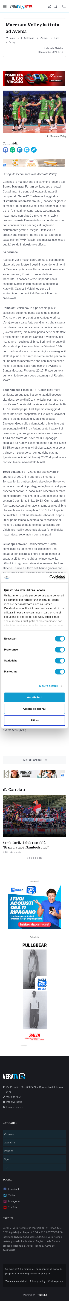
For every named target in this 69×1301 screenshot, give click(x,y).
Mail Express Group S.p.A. (35, 1273)
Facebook (13, 1189)
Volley (12, 42)
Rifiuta (34, 720)
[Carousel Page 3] (36, 858)
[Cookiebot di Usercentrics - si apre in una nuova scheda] (49, 577)
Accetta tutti (34, 697)
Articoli (44, 38)
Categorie (29, 38)
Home (12, 38)
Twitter (12, 1195)
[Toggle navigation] (5, 6)
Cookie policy (55, 1281)
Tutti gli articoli (32, 759)
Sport (56, 38)
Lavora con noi (14, 1107)
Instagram (14, 1201)
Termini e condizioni (16, 1281)
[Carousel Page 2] (32, 858)
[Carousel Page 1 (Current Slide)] (28, 858)
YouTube (13, 1207)
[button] (58, 6)
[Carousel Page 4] (40, 858)
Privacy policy (37, 1281)
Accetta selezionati (34, 708)
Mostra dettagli (48, 685)
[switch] (60, 649)
